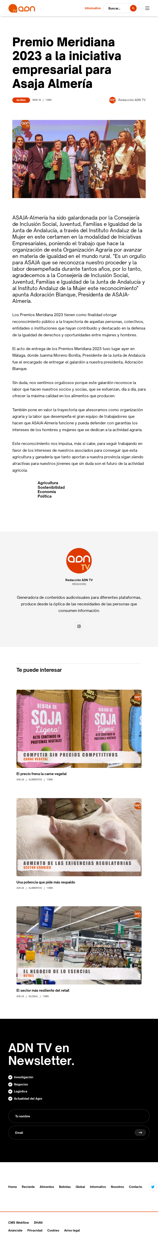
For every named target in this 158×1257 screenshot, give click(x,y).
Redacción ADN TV (79, 580)
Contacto (135, 1186)
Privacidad (34, 1230)
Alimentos (47, 1186)
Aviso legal (72, 1230)
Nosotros (117, 1186)
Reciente (28, 1186)
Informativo (98, 1186)
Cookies (53, 1230)
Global (21, 100)
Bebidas (65, 1186)
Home (12, 1186)
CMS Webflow (18, 1222)
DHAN (38, 1222)
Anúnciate (15, 1230)
